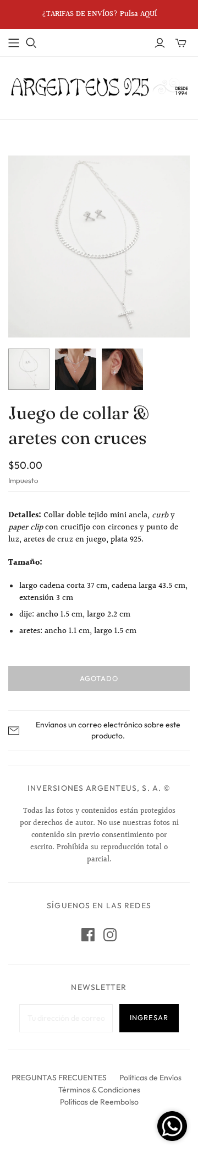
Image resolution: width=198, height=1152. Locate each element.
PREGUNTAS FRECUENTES (59, 1078)
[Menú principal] (13, 43)
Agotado (99, 678)
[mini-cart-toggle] (181, 43)
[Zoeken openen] (31, 43)
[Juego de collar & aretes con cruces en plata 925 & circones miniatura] (29, 369)
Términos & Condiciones (99, 1090)
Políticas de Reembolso (99, 1102)
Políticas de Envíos (150, 1078)
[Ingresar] (160, 43)
